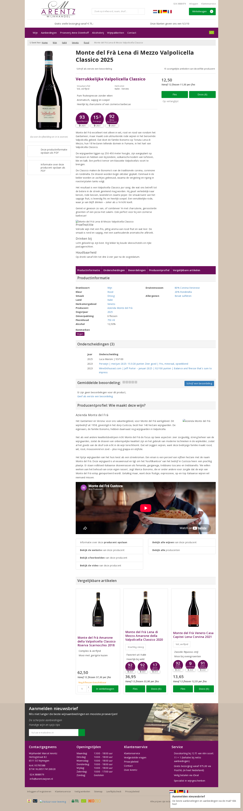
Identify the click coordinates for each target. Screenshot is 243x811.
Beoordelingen (136, 270)
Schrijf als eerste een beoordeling (94, 68)
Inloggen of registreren (39, 791)
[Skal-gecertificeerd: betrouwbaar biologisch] (211, 32)
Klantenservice (208, 3)
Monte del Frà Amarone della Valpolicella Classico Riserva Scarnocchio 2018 (97, 641)
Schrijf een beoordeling (199, 383)
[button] (97, 119)
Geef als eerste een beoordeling (95, 396)
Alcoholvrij (98, 32)
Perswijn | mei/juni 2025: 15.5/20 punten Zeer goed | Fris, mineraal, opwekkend (143, 363)
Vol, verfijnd (182, 644)
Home (45, 42)
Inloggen (193, 3)
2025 (110, 311)
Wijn (35, 32)
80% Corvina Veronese (187, 287)
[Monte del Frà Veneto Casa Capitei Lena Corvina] (193, 609)
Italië (64, 42)
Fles (175, 94)
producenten (166, 550)
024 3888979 (37, 774)
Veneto (75, 42)
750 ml (111, 320)
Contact (131, 32)
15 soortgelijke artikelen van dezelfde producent (189, 68)
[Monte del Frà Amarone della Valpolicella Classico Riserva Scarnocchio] (98, 609)
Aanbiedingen (49, 32)
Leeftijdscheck (114, 791)
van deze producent (102, 550)
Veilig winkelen (82, 791)
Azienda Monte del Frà (120, 308)
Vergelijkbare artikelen (186, 270)
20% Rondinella (183, 291)
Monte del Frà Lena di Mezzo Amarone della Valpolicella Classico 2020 (144, 636)
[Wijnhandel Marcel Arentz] (58, 9)
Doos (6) (202, 94)
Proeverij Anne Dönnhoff (74, 32)
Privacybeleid (131, 761)
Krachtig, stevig (136, 646)
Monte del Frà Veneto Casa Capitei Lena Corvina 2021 (193, 635)
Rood (86, 42)
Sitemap (98, 791)
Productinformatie (88, 270)
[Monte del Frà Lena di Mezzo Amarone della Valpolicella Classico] (146, 609)
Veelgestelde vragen (135, 757)
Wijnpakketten (115, 32)
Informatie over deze (103, 542)
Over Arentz (130, 769)
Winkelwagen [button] (202, 11)
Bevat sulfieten (183, 295)
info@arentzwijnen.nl (41, 778)
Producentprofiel (159, 270)
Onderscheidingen (114, 270)
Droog (111, 295)
